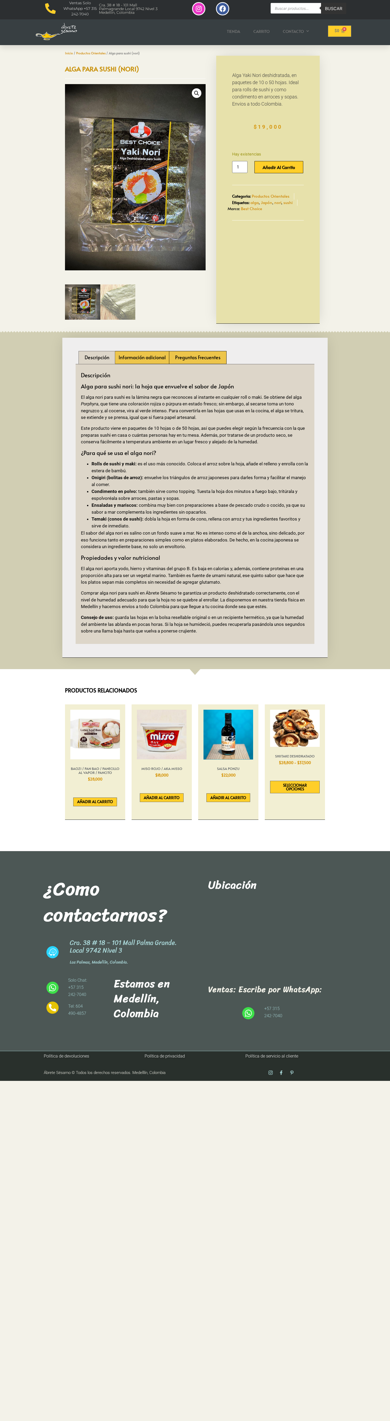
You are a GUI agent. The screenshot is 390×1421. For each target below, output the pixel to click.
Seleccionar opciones (295, 787)
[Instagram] (198, 8)
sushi (288, 202)
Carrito (261, 31)
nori (277, 202)
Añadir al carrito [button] (95, 801)
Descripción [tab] (97, 357)
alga (254, 202)
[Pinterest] (292, 1073)
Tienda (233, 31)
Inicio (69, 53)
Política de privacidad (165, 1056)
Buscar (333, 8)
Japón (266, 202)
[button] (196, 93)
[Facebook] (222, 8)
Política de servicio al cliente (271, 1056)
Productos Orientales (91, 53)
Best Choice (251, 208)
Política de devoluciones (66, 1056)
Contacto (293, 31)
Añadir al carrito (279, 167)
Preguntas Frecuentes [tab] (197, 357)
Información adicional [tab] (142, 357)
